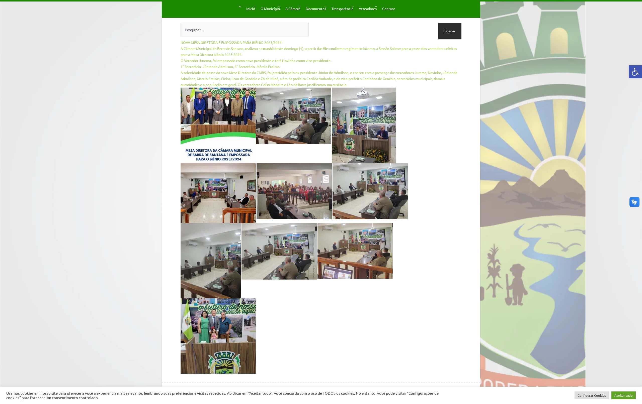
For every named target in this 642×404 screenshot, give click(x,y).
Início (250, 8)
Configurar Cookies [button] (592, 395)
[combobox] (244, 30)
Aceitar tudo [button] (623, 395)
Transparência (342, 8)
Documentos (316, 8)
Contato (388, 8)
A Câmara (292, 8)
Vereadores (368, 8)
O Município (270, 8)
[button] (635, 71)
